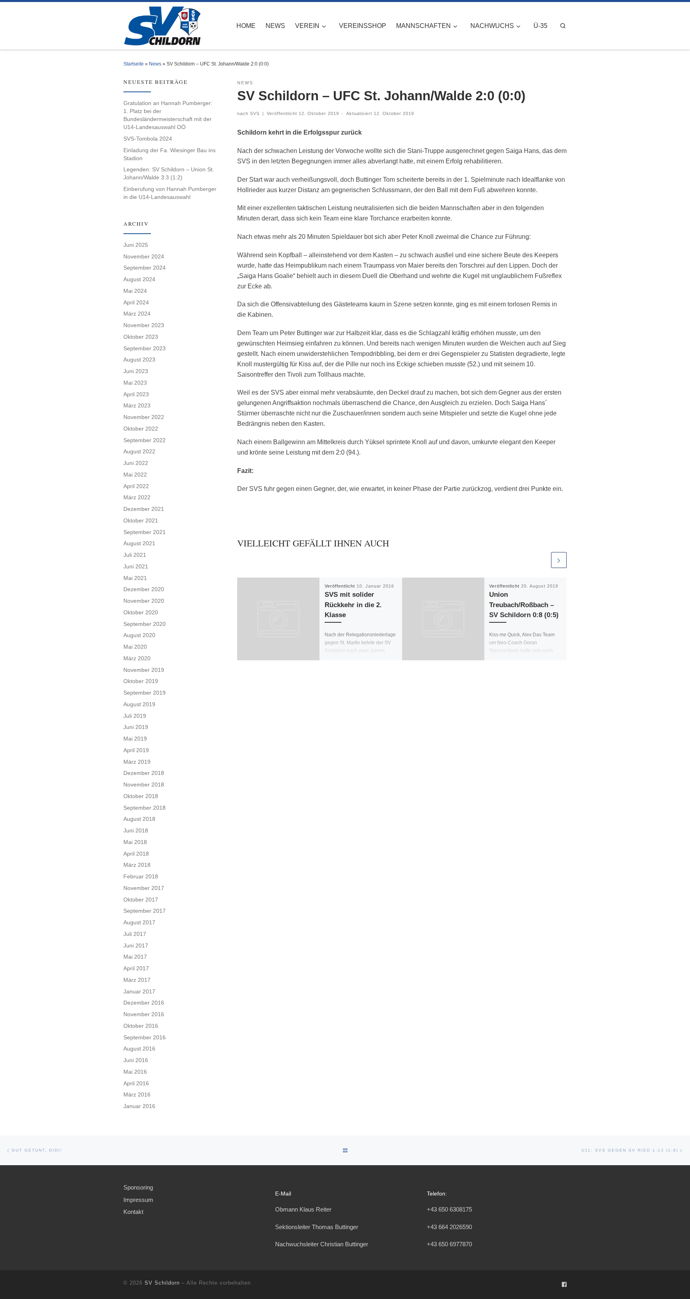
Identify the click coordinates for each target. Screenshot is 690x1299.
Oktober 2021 (140, 520)
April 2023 (136, 394)
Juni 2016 (135, 1060)
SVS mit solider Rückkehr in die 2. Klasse (353, 605)
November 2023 (143, 325)
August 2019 (139, 704)
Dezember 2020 (143, 589)
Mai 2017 (135, 956)
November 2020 (143, 601)
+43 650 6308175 (449, 1209)
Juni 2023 (135, 371)
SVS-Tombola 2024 (147, 138)
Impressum (138, 1199)
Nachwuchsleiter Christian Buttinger (321, 1244)
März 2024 (137, 313)
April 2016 (136, 1083)
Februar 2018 (140, 876)
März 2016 (137, 1094)
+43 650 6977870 (449, 1244)
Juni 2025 (135, 245)
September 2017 (144, 911)
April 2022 (136, 486)
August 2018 (139, 819)
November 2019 (143, 670)
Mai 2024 (135, 291)
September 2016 (144, 1037)
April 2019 (136, 750)
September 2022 (144, 440)
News (155, 64)
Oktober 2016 (140, 1026)
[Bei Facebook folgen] (564, 1284)
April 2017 (136, 968)
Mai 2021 (135, 578)
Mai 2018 (135, 842)
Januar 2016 (139, 1106)
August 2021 (139, 543)
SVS (255, 113)
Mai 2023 (135, 382)
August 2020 (139, 635)
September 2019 (144, 692)
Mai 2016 (135, 1072)
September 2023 (144, 348)
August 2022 (139, 451)
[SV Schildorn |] (161, 24)
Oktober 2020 (140, 612)
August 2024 (139, 279)
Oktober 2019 (140, 681)
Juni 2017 (135, 945)
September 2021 (144, 532)
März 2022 (137, 497)
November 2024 (143, 256)
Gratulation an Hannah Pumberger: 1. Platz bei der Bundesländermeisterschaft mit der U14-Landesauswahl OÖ (167, 115)
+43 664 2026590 (449, 1227)
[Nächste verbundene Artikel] (559, 560)
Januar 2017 (139, 991)
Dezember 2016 (143, 1002)
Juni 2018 (135, 830)
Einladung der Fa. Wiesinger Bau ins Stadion (169, 154)
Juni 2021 (135, 566)
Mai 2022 (135, 474)
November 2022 (143, 417)
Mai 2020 (135, 647)
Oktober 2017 (140, 899)
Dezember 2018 (143, 773)
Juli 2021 (134, 555)
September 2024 (144, 267)
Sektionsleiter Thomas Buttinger (316, 1227)
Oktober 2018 (140, 796)
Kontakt (133, 1211)
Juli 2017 (134, 934)
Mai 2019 (135, 738)
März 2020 (137, 658)
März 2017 (137, 980)
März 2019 (137, 762)
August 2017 (139, 922)
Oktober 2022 (140, 428)
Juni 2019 (135, 727)
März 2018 (137, 865)
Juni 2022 (135, 463)
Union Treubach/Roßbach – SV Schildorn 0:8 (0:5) (524, 605)
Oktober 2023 (140, 337)
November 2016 (143, 1014)
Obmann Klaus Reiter (303, 1209)
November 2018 (143, 784)
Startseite (133, 64)
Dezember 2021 (143, 509)
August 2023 (139, 359)
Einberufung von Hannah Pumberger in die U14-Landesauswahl (169, 193)
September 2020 (144, 624)
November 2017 (143, 888)
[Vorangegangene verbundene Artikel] (541, 560)
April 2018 (136, 853)
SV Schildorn (162, 1283)
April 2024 (136, 302)
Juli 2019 (134, 716)
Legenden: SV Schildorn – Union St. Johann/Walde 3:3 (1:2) (168, 173)
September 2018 (144, 807)
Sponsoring (138, 1187)
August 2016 (139, 1048)
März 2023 (137, 405)
